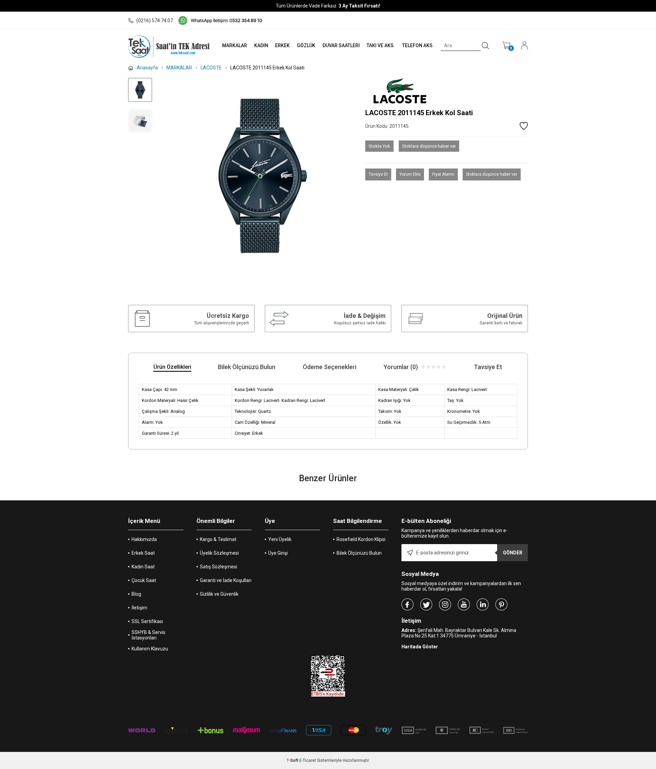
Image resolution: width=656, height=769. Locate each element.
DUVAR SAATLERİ (341, 45)
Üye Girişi (278, 553)
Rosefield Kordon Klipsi (361, 539)
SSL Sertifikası (147, 621)
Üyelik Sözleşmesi (219, 553)
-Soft (292, 760)
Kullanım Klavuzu (150, 648)
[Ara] (485, 46)
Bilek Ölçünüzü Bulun (359, 553)
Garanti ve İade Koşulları (225, 580)
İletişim (139, 607)
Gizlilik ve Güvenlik (219, 594)
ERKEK (282, 45)
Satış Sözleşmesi (218, 566)
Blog (136, 594)
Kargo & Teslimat (218, 539)
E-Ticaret (307, 760)
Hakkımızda (144, 539)
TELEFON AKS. (418, 45)
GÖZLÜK (306, 45)
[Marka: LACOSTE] (446, 91)
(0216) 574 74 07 (154, 20)
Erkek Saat (143, 553)
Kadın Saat (143, 566)
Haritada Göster (419, 646)
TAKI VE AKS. (381, 45)
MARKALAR (234, 45)
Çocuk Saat (144, 580)
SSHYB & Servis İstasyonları (148, 635)
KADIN (261, 45)
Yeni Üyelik (279, 539)
